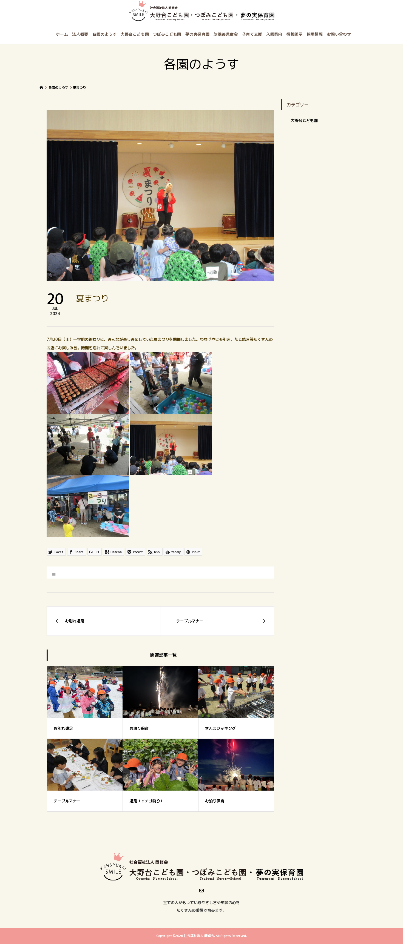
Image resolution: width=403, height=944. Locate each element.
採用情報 (315, 34)
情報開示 (294, 34)
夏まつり (79, 87)
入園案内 (274, 34)
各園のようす (104, 34)
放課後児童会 (226, 34)
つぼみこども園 (167, 34)
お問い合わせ (339, 34)
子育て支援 (252, 34)
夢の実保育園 (197, 34)
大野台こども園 (135, 34)
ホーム (62, 34)
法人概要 (80, 34)
